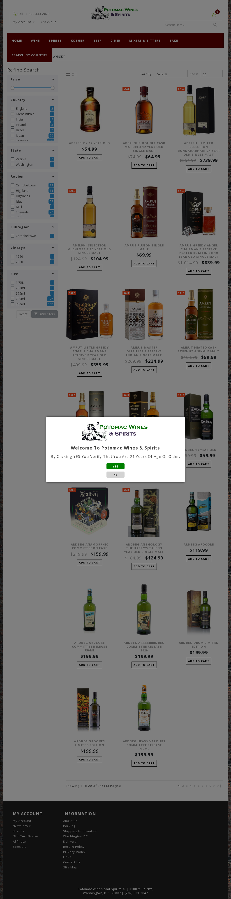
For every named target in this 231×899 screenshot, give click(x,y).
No (115, 474)
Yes (115, 466)
